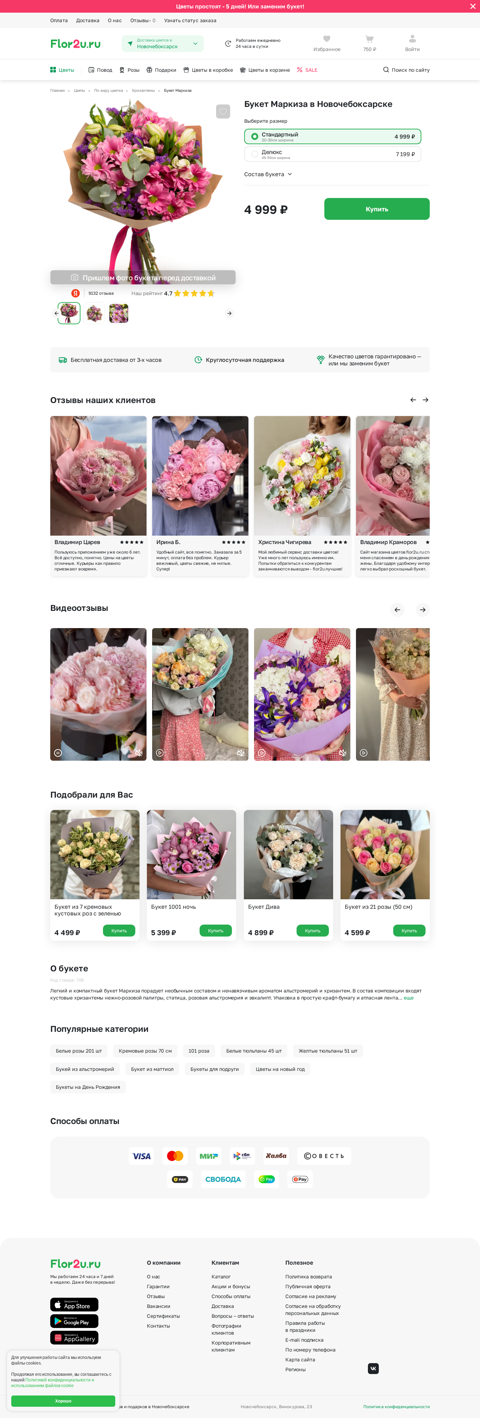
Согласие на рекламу (310, 1296)
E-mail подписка (304, 1340)
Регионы (295, 1369)
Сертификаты (163, 1316)
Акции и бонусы (231, 1286)
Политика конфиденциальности (396, 1407)
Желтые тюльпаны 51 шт (328, 1051)
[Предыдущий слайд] (56, 313)
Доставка (87, 20)
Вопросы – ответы (233, 1316)
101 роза (199, 1051)
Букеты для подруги (214, 1069)
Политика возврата (308, 1276)
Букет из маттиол (152, 1069)
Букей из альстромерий (85, 1069)
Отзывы (143, 20)
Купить (377, 209)
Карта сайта (300, 1359)
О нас (115, 20)
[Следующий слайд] (229, 313)
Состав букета (264, 174)
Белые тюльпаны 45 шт (254, 1051)
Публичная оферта (308, 1286)
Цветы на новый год (280, 1069)
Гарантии (158, 1286)
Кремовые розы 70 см (145, 1051)
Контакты (158, 1326)
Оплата (59, 20)
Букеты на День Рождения (88, 1087)
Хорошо (63, 1401)
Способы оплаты (231, 1296)
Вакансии (158, 1306)
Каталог (221, 1276)
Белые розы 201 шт (79, 1051)
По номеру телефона (310, 1350)
